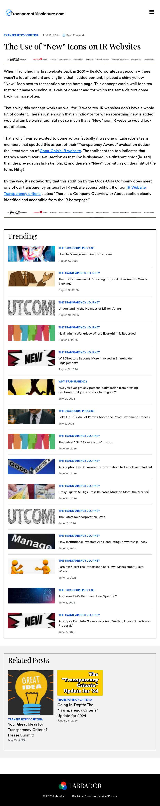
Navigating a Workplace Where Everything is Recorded (97, 333)
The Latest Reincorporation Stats (82, 517)
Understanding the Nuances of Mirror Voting (90, 308)
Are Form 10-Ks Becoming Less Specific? (88, 596)
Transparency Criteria (21, 35)
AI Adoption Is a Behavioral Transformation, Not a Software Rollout (105, 467)
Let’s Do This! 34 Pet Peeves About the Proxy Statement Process (104, 417)
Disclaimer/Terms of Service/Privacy (94, 796)
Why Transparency (73, 381)
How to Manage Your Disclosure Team (85, 254)
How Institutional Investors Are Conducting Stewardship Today (103, 542)
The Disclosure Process (76, 248)
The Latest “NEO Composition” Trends (86, 442)
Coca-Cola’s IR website (60, 150)
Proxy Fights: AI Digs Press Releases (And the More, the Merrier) (104, 492)
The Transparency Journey (79, 273)
